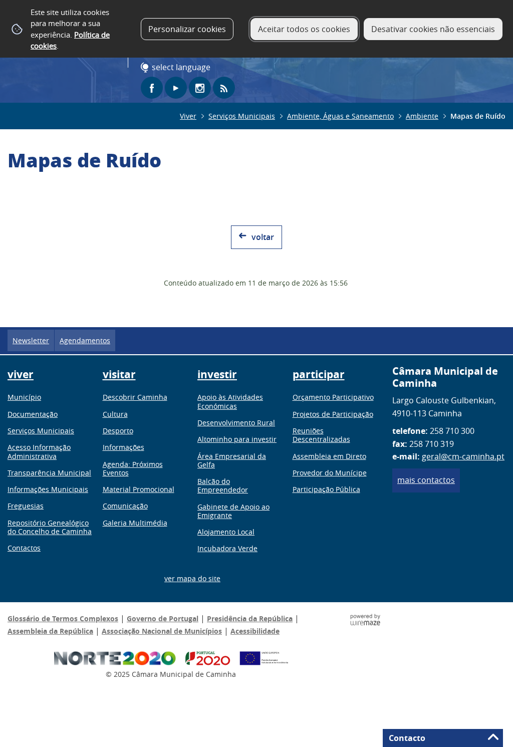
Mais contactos (426, 479)
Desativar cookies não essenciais (433, 29)
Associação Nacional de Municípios (162, 631)
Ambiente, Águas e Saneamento (340, 116)
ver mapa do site (192, 578)
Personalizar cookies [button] (187, 29)
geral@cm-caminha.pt (463, 456)
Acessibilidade (255, 631)
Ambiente (422, 116)
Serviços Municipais (241, 116)
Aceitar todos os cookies (304, 29)
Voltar (262, 236)
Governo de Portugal (162, 618)
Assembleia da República (50, 631)
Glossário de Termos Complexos (63, 618)
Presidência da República (250, 618)
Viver (188, 116)
